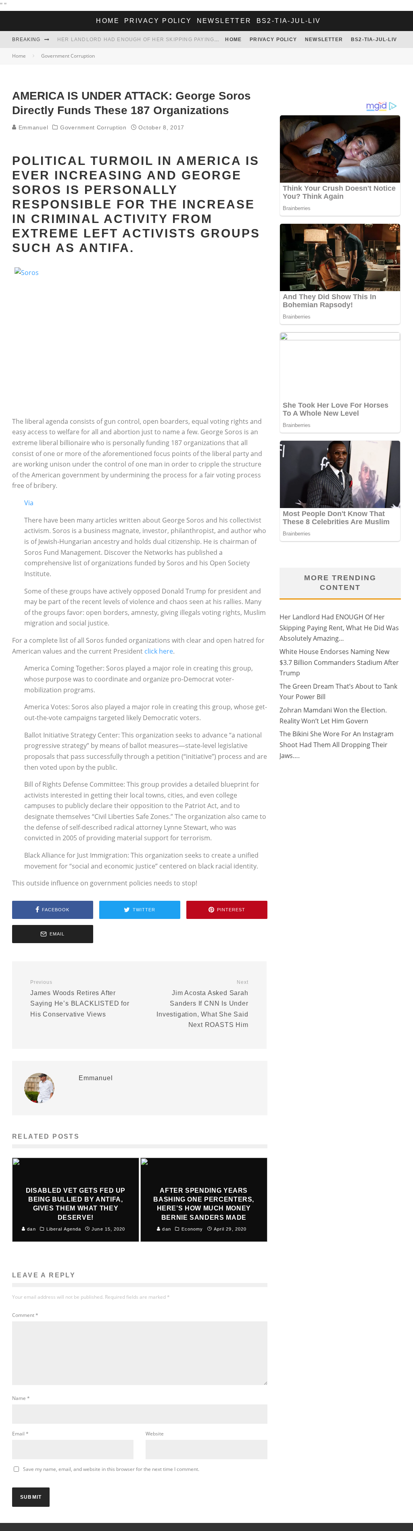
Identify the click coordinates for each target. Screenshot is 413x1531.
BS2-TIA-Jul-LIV (289, 20)
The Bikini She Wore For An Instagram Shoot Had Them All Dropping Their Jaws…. (337, 744)
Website (155, 1433)
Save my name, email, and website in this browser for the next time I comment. (111, 1469)
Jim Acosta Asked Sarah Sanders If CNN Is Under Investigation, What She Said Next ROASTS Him (202, 1004)
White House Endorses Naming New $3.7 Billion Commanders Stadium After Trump (339, 662)
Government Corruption (93, 127)
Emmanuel (32, 127)
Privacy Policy (158, 20)
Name (21, 1398)
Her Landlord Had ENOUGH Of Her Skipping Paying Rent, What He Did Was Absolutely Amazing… (206, 39)
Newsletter (224, 20)
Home (107, 20)
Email (20, 1433)
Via (28, 502)
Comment (25, 1315)
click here (158, 651)
